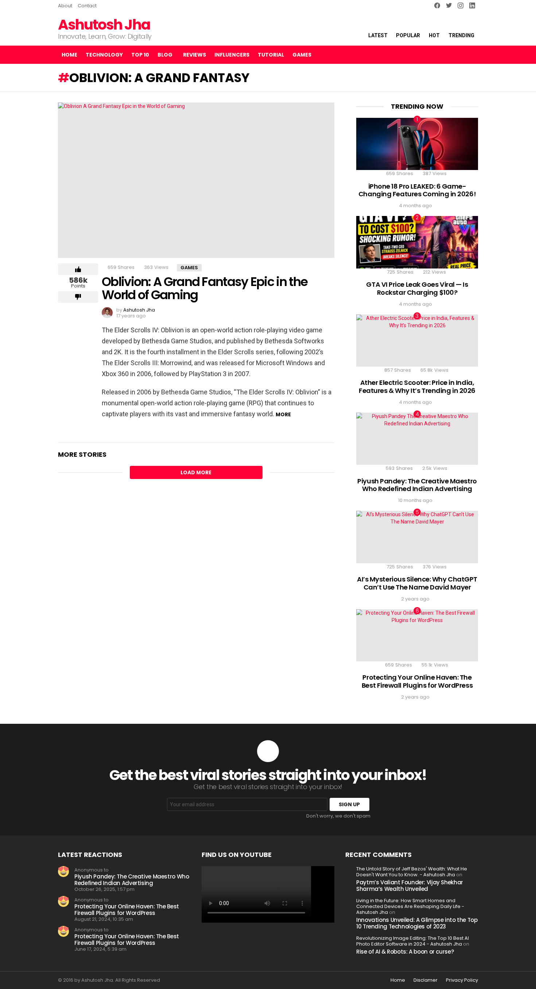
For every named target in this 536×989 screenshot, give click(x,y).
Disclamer (425, 980)
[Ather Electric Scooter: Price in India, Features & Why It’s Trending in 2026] (417, 340)
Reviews (194, 54)
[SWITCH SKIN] (446, 54)
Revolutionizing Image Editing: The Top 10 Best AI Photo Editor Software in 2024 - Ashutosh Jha (412, 941)
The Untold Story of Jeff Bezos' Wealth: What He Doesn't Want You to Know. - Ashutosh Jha (411, 871)
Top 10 (140, 54)
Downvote (78, 297)
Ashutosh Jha (104, 25)
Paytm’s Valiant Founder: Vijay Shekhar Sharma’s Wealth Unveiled (409, 885)
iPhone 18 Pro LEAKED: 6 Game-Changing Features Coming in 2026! (417, 190)
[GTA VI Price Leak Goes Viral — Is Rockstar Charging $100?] (417, 242)
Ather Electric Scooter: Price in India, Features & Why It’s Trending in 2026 (417, 386)
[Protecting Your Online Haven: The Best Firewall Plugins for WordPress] (417, 635)
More (283, 414)
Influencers (231, 54)
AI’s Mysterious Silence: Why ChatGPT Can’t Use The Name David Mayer (417, 583)
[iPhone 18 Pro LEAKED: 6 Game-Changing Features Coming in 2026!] (417, 144)
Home (69, 54)
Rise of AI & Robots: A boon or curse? (405, 951)
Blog (165, 54)
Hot (434, 35)
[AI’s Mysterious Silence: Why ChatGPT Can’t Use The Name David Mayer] (417, 537)
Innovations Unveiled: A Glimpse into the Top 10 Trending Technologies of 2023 (417, 923)
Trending (461, 35)
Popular (408, 35)
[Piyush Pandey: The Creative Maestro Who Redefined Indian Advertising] (417, 439)
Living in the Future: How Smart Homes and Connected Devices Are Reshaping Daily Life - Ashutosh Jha (410, 906)
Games (301, 54)
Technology (104, 54)
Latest (378, 35)
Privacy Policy (462, 980)
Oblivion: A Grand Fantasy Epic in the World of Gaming (204, 288)
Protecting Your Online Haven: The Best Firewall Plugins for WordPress (417, 681)
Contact (87, 5)
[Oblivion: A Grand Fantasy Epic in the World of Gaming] (196, 180)
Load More (195, 472)
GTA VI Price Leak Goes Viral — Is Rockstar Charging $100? (417, 288)
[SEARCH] (458, 54)
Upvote (78, 269)
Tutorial (271, 54)
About (65, 5)
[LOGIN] (472, 55)
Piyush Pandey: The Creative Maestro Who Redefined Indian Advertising (417, 485)
